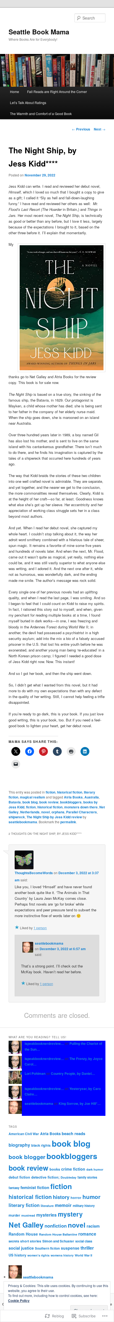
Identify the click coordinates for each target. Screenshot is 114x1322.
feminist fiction (34, 1187)
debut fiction (19, 1177)
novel (45, 811)
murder (14, 1215)
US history (17, 1255)
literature (47, 1205)
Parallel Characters (81, 811)
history (61, 1197)
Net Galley (26, 1225)
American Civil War (24, 1134)
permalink (68, 821)
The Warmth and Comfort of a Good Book (41, 113)
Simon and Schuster (58, 1241)
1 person (40, 927)
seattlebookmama (23, 821)
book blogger (27, 1157)
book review (48, 802)
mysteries (46, 1215)
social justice (21, 1248)
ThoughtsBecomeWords (34, 872)
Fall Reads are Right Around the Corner (57, 91)
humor (91, 1197)
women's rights (38, 1255)
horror (76, 1197)
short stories (30, 1241)
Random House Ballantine (58, 1234)
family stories (87, 1177)
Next (99, 129)
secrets (14, 1241)
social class (83, 1241)
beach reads (73, 1133)
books (55, 1169)
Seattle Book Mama (39, 31)
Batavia (15, 802)
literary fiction (24, 1205)
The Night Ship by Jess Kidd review (54, 816)
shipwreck (17, 816)
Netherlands (30, 811)
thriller (87, 1248)
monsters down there (81, 807)
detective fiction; (45, 1177)
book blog (30, 802)
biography (19, 1145)
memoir (63, 1205)
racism (93, 1226)
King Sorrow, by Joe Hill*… (80, 1103)
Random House (23, 1234)
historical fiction (69, 792)
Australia (91, 797)
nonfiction (56, 1225)
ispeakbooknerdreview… (44, 1043)
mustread (28, 1215)
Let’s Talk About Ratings (28, 102)
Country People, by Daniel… (73, 1073)
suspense (70, 1248)
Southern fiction (47, 1248)
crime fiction (73, 1169)
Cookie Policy (19, 1300)
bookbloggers (71, 802)
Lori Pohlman (35, 1073)
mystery (70, 1214)
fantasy (14, 1187)
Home (14, 91)
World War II (83, 1255)
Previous (81, 129)
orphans (57, 811)
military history (84, 1205)
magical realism (32, 797)
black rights (41, 1145)
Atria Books (73, 797)
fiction (50, 792)
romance (87, 1234)
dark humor (94, 1169)
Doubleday (68, 1177)
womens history (62, 1255)
